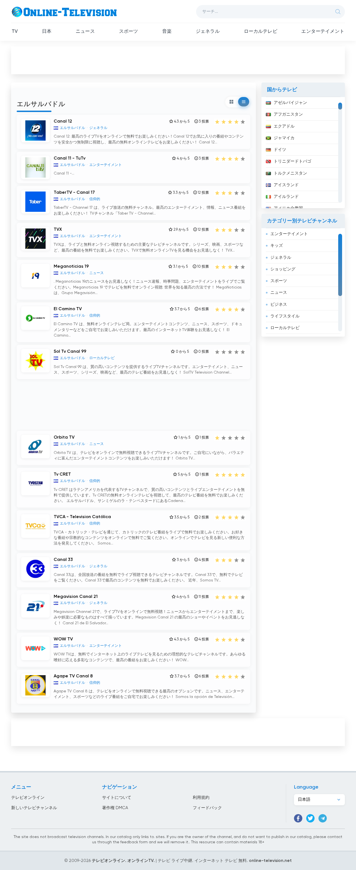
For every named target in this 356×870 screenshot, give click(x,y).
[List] (243, 101)
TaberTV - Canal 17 (74, 192)
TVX (58, 229)
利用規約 (201, 798)
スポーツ (128, 31)
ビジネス (278, 304)
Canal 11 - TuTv (69, 158)
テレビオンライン (27, 798)
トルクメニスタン (290, 173)
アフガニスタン (288, 114)
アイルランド (286, 197)
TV (15, 31)
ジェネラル (208, 31)
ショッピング (282, 269)
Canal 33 (63, 560)
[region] (303, 152)
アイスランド (286, 185)
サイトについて (116, 798)
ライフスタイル (285, 316)
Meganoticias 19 (71, 266)
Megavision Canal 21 (76, 597)
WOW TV (63, 639)
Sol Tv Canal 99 (70, 351)
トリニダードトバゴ (292, 161)
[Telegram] (322, 818)
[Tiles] (231, 101)
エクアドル (284, 126)
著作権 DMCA (115, 808)
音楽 (167, 31)
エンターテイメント (322, 31)
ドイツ (280, 150)
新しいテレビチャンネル (34, 808)
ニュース (85, 31)
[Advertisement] (178, 60)
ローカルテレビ (260, 31)
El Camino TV (68, 309)
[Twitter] (310, 818)
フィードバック (207, 808)
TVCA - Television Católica (82, 517)
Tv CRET (62, 474)
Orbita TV (64, 437)
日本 (46, 31)
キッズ (276, 245)
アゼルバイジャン (290, 103)
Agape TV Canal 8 (73, 676)
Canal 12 (63, 121)
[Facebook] (298, 818)
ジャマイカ (284, 138)
